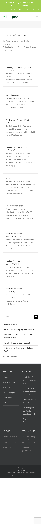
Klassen (7, 403)
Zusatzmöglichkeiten (14, 206)
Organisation (9, 387)
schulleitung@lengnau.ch (20, 5)
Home (6, 377)
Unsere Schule (9, 382)
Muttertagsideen (12, 95)
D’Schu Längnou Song (12, 356)
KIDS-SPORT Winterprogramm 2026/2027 (20, 329)
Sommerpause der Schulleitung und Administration (30, 391)
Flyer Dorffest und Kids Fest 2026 (17, 343)
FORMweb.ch (18, 473)
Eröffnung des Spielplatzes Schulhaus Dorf (29, 411)
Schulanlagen (9, 392)
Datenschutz (21, 470)
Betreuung (8, 398)
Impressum (31, 468)
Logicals (9, 178)
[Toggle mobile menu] (37, 16)
